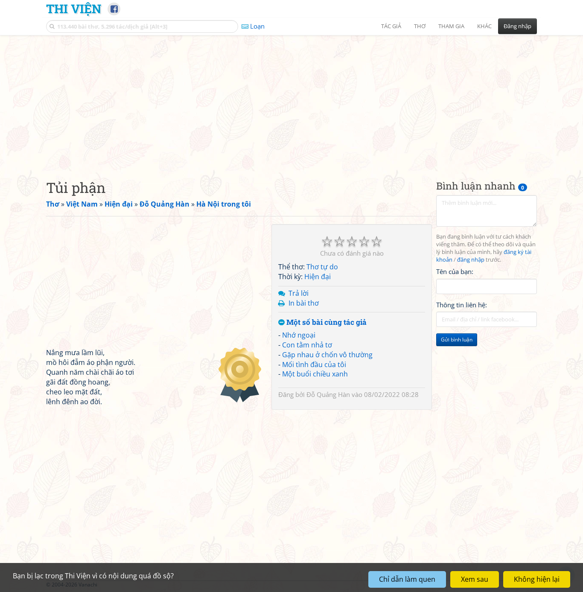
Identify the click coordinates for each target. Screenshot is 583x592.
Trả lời (299, 292)
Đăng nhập (517, 26)
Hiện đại (317, 276)
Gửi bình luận (456, 339)
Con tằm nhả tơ (307, 345)
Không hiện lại (537, 579)
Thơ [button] (420, 26)
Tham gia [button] (451, 26)
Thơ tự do (322, 266)
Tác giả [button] (391, 26)
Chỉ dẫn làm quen (407, 579)
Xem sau (474, 579)
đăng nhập (470, 259)
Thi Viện (73, 8)
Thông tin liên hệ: (461, 304)
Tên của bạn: (454, 271)
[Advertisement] (291, 100)
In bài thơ (304, 302)
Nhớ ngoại (298, 335)
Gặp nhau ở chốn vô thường (327, 354)
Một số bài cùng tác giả (326, 322)
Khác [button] (484, 26)
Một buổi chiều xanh (315, 374)
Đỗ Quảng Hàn (328, 394)
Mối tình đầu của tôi (314, 364)
